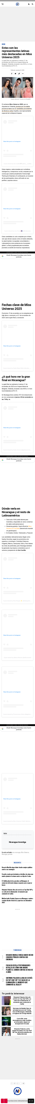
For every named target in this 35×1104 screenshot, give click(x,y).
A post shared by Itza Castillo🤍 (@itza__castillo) (17, 163)
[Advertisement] (17, 24)
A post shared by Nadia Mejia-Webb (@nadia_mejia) (18, 368)
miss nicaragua (16, 852)
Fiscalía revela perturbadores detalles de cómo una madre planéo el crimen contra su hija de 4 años (17, 875)
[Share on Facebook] (11, 73)
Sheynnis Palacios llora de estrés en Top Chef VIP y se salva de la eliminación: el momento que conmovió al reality (17, 892)
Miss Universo (25, 852)
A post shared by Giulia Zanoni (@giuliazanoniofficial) (18, 450)
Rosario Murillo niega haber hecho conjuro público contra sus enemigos (17, 868)
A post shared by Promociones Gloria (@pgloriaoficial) (18, 714)
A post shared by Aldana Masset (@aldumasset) (17, 657)
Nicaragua (4, 854)
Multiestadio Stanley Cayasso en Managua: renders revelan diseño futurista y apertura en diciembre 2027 (17, 900)
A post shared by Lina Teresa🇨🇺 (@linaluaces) (17, 231)
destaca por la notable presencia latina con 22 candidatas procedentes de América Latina (17, 109)
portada (10, 854)
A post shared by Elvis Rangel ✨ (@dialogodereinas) (18, 600)
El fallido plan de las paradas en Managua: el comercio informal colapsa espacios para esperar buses (17, 883)
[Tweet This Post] (15, 73)
